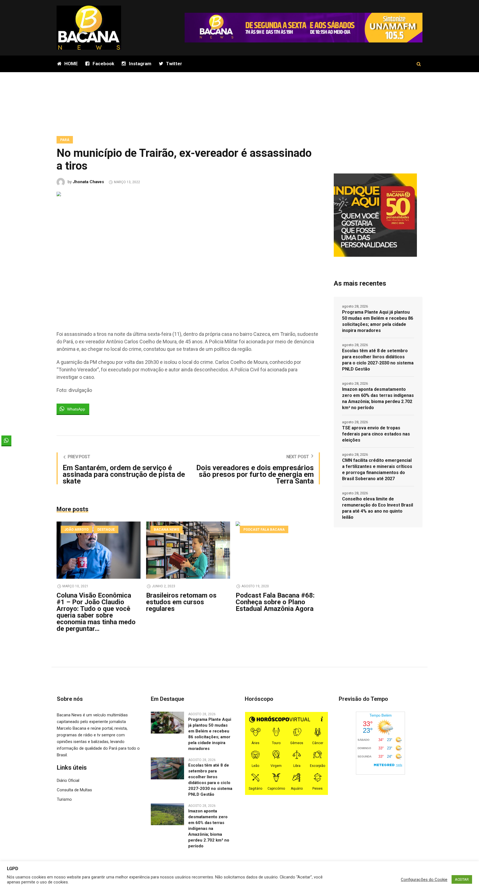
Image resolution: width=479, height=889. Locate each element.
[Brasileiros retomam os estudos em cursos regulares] (188, 550)
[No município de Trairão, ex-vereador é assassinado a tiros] (188, 255)
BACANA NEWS (166, 530)
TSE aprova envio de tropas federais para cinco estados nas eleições (376, 434)
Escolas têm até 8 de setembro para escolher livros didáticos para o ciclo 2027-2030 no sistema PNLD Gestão (378, 360)
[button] (6, 451)
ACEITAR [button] (462, 879)
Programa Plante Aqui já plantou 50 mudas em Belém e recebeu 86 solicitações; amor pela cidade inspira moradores (377, 321)
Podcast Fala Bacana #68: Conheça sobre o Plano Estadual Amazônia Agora (275, 602)
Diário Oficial (68, 780)
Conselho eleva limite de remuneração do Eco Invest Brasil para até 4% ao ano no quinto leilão (377, 508)
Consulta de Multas (74, 789)
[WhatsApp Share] (6, 440)
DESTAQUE (106, 530)
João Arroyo (76, 530)
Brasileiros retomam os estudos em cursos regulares (181, 602)
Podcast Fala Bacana (264, 530)
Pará (64, 140)
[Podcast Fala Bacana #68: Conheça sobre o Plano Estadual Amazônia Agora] (278, 550)
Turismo (64, 799)
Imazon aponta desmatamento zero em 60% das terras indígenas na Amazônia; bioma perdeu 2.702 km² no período (378, 398)
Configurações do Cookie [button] (424, 879)
